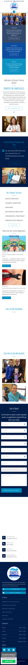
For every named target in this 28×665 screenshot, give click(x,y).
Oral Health (5, 252)
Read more (14, 54)
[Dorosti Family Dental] (14, 6)
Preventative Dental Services (10, 601)
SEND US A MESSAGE (15, 592)
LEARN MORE (14, 163)
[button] (14, 34)
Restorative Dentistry (8, 608)
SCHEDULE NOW (19, 1)
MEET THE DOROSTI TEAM (14, 108)
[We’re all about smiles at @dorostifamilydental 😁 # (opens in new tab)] (14, 396)
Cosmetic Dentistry (7, 619)
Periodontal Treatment (9, 605)
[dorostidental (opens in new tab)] (13, 650)
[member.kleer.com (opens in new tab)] (8, 661)
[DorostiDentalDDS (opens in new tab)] (4, 650)
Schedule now (14, 38)
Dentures (5, 615)
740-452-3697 (9, 1)
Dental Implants (7, 612)
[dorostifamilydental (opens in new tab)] (9, 650)
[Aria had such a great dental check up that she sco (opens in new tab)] (14, 371)
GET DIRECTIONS (15, 589)
